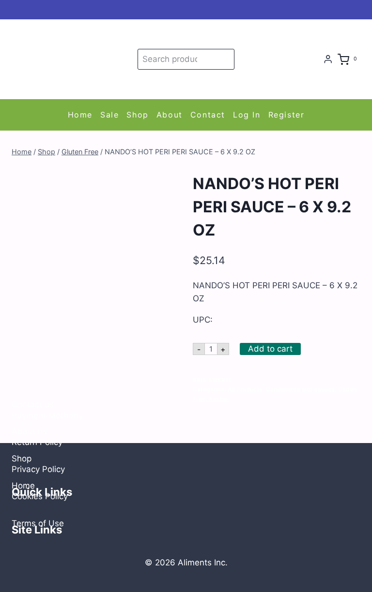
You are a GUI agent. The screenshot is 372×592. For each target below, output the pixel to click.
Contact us (33, 404)
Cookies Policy (40, 496)
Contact (207, 114)
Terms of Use (38, 523)
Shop (137, 114)
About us (29, 431)
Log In (247, 114)
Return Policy (37, 442)
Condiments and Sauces (300, 389)
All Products (245, 389)
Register (286, 114)
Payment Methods (47, 415)
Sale (109, 114)
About (169, 114)
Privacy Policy (38, 469)
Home (80, 114)
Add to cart (270, 349)
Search (225, 59)
